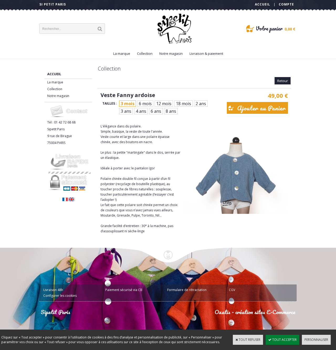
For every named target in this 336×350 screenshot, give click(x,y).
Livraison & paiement (206, 53)
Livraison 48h (53, 290)
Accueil (54, 74)
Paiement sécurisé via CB (123, 290)
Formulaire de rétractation (187, 290)
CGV (232, 290)
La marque (121, 53)
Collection (145, 53)
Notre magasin (171, 53)
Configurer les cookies (60, 295)
